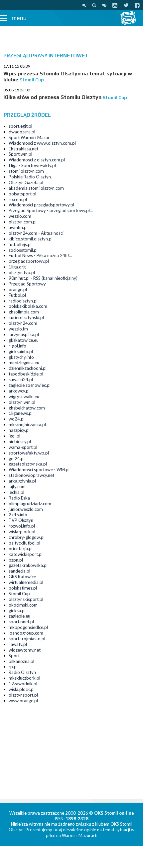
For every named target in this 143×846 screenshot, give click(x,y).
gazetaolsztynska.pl (28, 464)
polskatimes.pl (23, 588)
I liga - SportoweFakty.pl (32, 165)
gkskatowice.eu (24, 340)
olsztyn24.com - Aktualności (36, 233)
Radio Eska (19, 498)
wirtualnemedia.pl (26, 582)
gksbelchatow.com (27, 407)
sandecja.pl (19, 571)
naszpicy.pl (19, 430)
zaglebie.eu (19, 616)
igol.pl (14, 436)
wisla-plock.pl (22, 531)
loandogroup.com (26, 633)
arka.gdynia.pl (22, 481)
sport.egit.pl (20, 126)
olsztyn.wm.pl (22, 402)
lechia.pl (16, 492)
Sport (14, 655)
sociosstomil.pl (23, 250)
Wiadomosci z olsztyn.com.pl (37, 159)
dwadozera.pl (22, 131)
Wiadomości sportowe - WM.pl (39, 469)
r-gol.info (17, 345)
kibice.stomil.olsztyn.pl (31, 238)
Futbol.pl (17, 295)
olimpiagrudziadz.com (30, 503)
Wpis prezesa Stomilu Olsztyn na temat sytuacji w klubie (67, 76)
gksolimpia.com (24, 311)
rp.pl (13, 666)
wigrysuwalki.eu (24, 396)
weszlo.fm (18, 328)
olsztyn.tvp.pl (22, 272)
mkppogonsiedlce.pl (28, 627)
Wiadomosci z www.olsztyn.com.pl (42, 143)
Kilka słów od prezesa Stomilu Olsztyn (52, 97)
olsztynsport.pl (23, 695)
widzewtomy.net (25, 650)
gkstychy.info (21, 357)
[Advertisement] (71, 37)
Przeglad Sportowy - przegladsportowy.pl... (51, 210)
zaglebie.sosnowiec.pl (30, 385)
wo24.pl (17, 418)
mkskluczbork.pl (24, 678)
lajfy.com (17, 486)
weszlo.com (20, 216)
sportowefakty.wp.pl (29, 453)
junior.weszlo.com (26, 509)
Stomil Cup (19, 593)
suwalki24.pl (21, 379)
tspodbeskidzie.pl (26, 373)
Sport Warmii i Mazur (29, 137)
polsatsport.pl (22, 193)
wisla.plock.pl (22, 689)
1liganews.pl (21, 413)
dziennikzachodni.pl (28, 368)
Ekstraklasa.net (23, 148)
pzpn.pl (16, 560)
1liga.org (17, 266)
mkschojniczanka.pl (27, 424)
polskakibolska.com (28, 306)
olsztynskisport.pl (26, 599)
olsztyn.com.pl (23, 221)
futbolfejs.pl (20, 244)
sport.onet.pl (21, 621)
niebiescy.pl (20, 441)
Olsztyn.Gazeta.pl (26, 182)
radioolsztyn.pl (23, 300)
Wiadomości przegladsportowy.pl (41, 204)
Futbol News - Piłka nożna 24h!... (40, 255)
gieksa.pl (17, 610)
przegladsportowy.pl (29, 261)
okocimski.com (23, 605)
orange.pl (18, 289)
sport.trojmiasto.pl (27, 638)
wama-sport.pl (23, 447)
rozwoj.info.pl (22, 526)
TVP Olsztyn (21, 520)
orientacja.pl (21, 548)
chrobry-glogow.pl (27, 537)
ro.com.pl (18, 199)
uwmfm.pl (18, 227)
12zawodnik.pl (23, 683)
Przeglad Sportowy (27, 283)
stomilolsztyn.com (26, 171)
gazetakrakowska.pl (28, 565)
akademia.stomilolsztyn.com (36, 188)
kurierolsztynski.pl (26, 317)
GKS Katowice (22, 576)
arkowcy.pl (19, 390)
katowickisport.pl (26, 554)
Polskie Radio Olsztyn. (30, 176)
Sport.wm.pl (20, 154)
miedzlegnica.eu (24, 362)
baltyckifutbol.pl (24, 543)
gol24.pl (17, 458)
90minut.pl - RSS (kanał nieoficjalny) (43, 278)
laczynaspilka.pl (24, 334)
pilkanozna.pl (21, 661)
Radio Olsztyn (22, 672)
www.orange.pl (23, 700)
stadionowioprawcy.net (31, 475)
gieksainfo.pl (21, 351)
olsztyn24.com (23, 323)
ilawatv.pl (18, 644)
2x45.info (18, 514)
